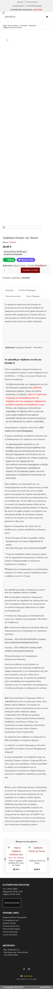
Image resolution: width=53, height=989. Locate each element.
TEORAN (12, 242)
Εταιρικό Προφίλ (9, 923)
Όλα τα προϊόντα (13, 25)
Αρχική (5, 25)
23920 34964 (12, 889)
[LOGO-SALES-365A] (22, 17)
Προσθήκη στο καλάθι (30, 270)
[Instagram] (29, 969)
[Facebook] (24, 969)
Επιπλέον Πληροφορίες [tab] (27, 290)
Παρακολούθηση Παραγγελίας (15, 917)
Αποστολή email (11, 903)
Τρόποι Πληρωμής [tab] (32, 296)
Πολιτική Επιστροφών (11, 929)
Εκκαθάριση (40, 265)
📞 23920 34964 (36, 9)
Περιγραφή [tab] (9, 290)
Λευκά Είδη (23, 25)
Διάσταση (7, 266)
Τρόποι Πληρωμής (10, 932)
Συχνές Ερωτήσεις (10, 935)
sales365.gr (45, 987)
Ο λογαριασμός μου (11, 920)
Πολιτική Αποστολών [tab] (13, 296)
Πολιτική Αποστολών (11, 926)
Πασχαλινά (32, 25)
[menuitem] (20, 2)
